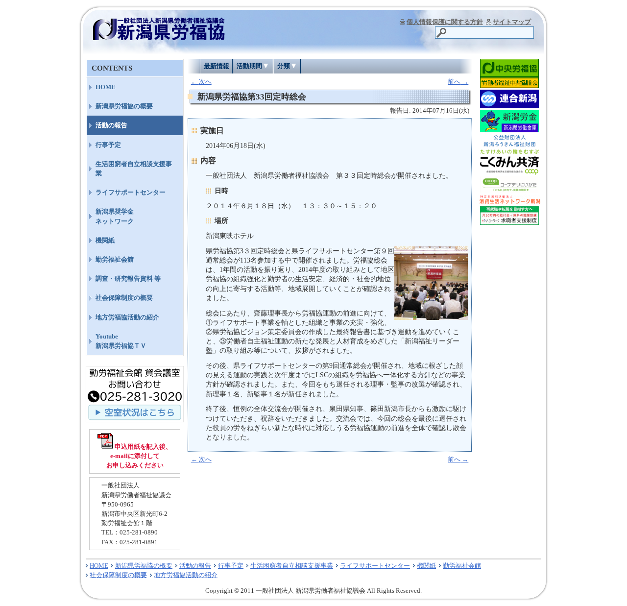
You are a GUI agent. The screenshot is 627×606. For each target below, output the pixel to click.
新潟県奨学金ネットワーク (115, 216)
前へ (458, 81)
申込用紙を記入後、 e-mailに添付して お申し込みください (139, 456)
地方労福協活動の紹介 (127, 317)
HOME (106, 87)
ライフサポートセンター (131, 192)
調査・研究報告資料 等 (128, 278)
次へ (201, 81)
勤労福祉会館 (115, 259)
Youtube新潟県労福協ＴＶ (121, 341)
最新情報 (216, 66)
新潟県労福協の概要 (124, 106)
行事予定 (108, 144)
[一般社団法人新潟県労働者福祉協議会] (159, 37)
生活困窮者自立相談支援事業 (134, 168)
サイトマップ (512, 21)
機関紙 (105, 240)
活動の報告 (111, 125)
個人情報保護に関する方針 (445, 21)
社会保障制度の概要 (124, 297)
